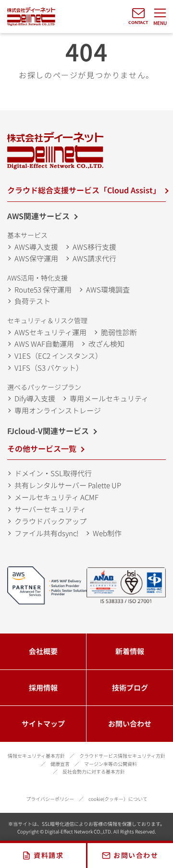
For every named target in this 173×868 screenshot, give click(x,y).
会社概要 (43, 651)
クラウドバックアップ (50, 521)
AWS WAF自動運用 (44, 344)
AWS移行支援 (94, 247)
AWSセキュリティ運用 (50, 332)
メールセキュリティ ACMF (56, 497)
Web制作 (107, 533)
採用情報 (43, 687)
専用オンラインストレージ (57, 410)
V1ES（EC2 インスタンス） (58, 356)
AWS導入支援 (36, 247)
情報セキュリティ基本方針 (36, 755)
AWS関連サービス (38, 216)
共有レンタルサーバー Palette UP (67, 485)
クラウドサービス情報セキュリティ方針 (122, 755)
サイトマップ (43, 723)
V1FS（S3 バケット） (48, 368)
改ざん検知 (106, 344)
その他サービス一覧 (41, 448)
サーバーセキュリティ (50, 509)
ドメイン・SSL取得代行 (53, 473)
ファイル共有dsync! (46, 533)
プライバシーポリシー (50, 798)
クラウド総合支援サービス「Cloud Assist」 (84, 190)
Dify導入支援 (34, 398)
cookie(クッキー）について (118, 798)
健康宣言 (60, 763)
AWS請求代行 (94, 258)
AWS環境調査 (108, 289)
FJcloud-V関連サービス (48, 430)
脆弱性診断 (119, 332)
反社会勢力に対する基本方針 (93, 771)
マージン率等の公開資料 (110, 763)
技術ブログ (130, 687)
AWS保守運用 (36, 258)
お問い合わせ (129, 723)
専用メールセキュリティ (109, 398)
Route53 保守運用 (43, 289)
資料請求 (48, 855)
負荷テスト (32, 301)
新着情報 (129, 651)
